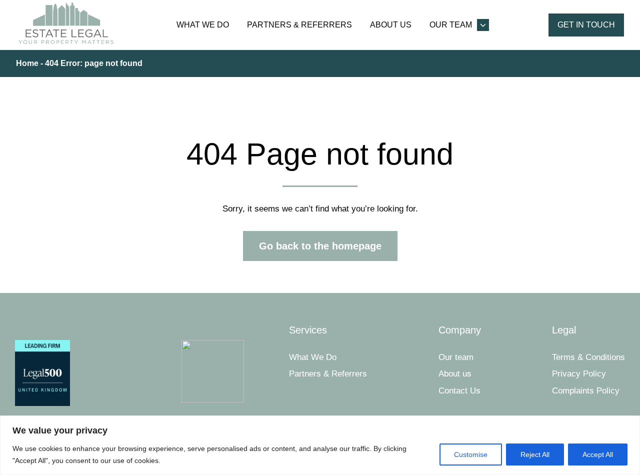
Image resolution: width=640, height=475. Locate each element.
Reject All (535, 454)
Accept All (597, 454)
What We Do (202, 24)
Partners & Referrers (299, 24)
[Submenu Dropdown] (483, 25)
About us (391, 24)
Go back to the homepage (320, 246)
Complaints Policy (586, 391)
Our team (451, 24)
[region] (320, 445)
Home (27, 63)
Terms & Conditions (588, 357)
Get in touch (586, 24)
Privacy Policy (579, 373)
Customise (471, 454)
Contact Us (459, 391)
